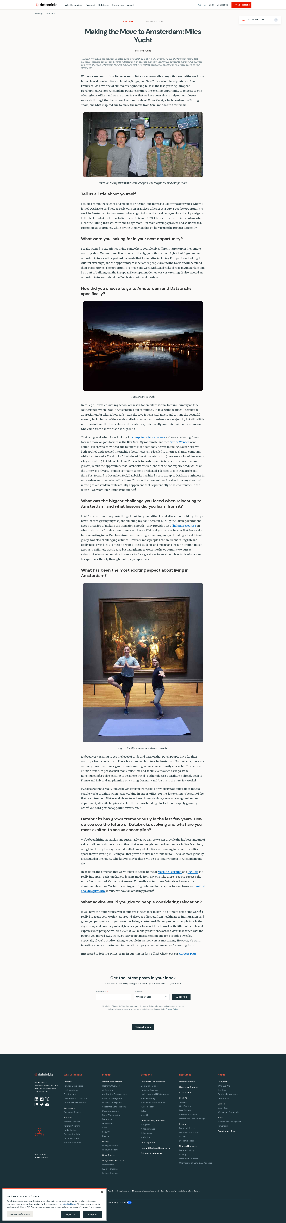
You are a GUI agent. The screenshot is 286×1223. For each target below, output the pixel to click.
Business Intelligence (112, 1102)
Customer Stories (72, 1112)
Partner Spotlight (72, 1134)
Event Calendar (186, 1140)
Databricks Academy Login (192, 1118)
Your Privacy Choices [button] (117, 1202)
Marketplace (108, 1164)
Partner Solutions (72, 1142)
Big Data (193, 872)
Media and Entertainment (153, 1102)
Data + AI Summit (187, 1128)
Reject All (70, 1214)
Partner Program (72, 1125)
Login (211, 4)
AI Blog (182, 1154)
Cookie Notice (70, 1204)
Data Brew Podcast (188, 1158)
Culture (128, 21)
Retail (143, 1111)
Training (183, 1102)
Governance (108, 1123)
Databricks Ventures (228, 1094)
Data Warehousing (111, 1115)
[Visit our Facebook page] (41, 1099)
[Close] (102, 1192)
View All (144, 1115)
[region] (54, 1204)
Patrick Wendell (179, 442)
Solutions (103, 5)
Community (185, 1092)
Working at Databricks (229, 1112)
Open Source (108, 1155)
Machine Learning (170, 872)
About (130, 5)
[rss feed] (36, 1104)
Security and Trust (227, 1131)
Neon (104, 1127)
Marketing (145, 1137)
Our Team (222, 1090)
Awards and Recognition (229, 1121)
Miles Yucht (145, 50)
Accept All (92, 1214)
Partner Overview (72, 1121)
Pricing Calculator (110, 1149)
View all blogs (143, 1026)
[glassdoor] (41, 1104)
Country (138, 991)
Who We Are (224, 1085)
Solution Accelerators (151, 1153)
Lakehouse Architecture (75, 1098)
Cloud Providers (71, 1138)
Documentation (187, 1081)
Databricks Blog (187, 1150)
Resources (118, 5)
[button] (205, 5)
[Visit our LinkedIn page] (36, 1099)
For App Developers (73, 1085)
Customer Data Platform (114, 1106)
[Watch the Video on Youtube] (47, 1104)
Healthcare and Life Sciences (155, 1094)
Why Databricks (73, 5)
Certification (185, 1106)
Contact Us (222, 4)
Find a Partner (70, 1130)
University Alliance (188, 1114)
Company (50, 13)
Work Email (102, 991)
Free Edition (185, 1110)
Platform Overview (111, 1085)
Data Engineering (110, 1111)
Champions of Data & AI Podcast (195, 1162)
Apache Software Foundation (186, 1191)
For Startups (70, 1094)
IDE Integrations (110, 1168)
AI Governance (148, 1128)
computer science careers (149, 437)
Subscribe (181, 996)
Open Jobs (223, 1108)
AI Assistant (108, 1090)
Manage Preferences (20, 1214)
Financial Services (149, 1090)
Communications (149, 1085)
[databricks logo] (44, 1074)
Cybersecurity (148, 1133)
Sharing (105, 1136)
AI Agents (145, 1124)
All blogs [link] (39, 13)
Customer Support (188, 1087)
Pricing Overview (110, 1145)
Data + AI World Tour (189, 1132)
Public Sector (147, 1106)
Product (90, 5)
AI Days (182, 1136)
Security (106, 1131)
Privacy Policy (172, 1009)
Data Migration (148, 1142)
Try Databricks (241, 4)
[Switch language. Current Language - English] (199, 5)
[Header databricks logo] (46, 4)
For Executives (71, 1090)
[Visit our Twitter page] (47, 1099)
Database (107, 1119)
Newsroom (223, 1125)
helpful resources (184, 525)
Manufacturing (148, 1098)
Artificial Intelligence (112, 1098)
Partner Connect (110, 1173)
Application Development (114, 1094)
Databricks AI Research (75, 1102)
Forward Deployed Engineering (155, 1148)
